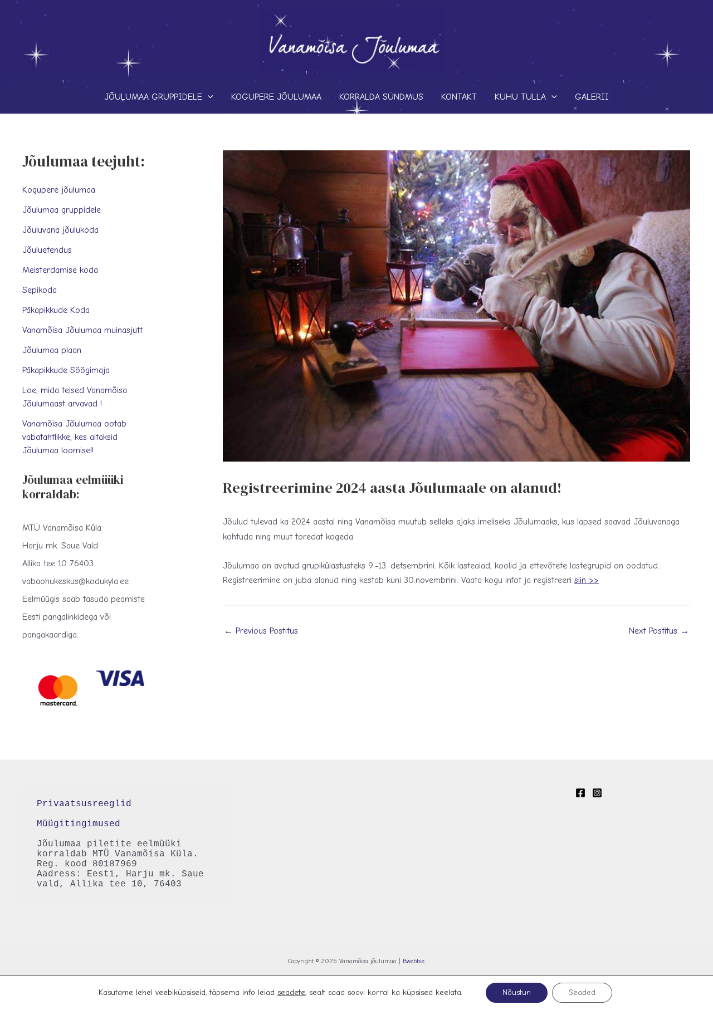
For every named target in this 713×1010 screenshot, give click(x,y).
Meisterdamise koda (60, 270)
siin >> (586, 580)
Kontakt (459, 97)
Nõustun (516, 992)
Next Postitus (659, 630)
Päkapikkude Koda (56, 310)
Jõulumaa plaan (51, 350)
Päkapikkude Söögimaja (66, 370)
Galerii (592, 97)
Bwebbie (413, 961)
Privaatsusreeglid (87, 804)
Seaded (582, 992)
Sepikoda (39, 290)
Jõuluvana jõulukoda (60, 230)
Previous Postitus (261, 630)
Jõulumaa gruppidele (153, 97)
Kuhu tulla (520, 97)
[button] (207, 97)
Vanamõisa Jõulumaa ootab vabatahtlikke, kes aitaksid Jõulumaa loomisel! (74, 437)
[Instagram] (597, 793)
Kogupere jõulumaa (276, 97)
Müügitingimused (78, 824)
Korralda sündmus (381, 97)
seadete (291, 992)
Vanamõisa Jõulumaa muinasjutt (82, 330)
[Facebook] (580, 793)
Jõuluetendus (47, 250)
